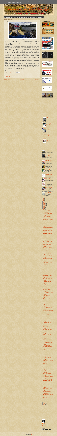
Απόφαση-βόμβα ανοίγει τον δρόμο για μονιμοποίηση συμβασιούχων (48, 187)
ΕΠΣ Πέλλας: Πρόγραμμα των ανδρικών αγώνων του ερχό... (47, 363)
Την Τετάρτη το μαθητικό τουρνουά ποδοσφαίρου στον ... (46, 295)
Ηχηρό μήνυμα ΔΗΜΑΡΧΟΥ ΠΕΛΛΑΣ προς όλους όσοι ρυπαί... (47, 325)
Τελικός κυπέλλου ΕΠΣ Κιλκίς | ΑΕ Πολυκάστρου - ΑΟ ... (46, 304)
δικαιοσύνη (13, 73)
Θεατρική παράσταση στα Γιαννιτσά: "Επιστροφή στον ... (46, 351)
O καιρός (47, 117)
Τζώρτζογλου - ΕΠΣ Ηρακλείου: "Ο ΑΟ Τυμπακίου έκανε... (47, 303)
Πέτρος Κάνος (44, 423)
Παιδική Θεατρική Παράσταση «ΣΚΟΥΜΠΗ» (47, 369)
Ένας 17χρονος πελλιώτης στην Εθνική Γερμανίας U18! (48, 178)
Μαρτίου (44, 402)
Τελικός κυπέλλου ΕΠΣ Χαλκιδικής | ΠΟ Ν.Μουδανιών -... (47, 306)
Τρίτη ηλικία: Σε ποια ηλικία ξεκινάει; (46, 268)
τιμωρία (23, 73)
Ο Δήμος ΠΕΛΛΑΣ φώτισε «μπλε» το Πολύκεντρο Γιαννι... (46, 212)
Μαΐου (43, 208)
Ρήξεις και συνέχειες (45, 332)
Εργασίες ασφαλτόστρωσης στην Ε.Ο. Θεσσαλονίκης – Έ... (47, 244)
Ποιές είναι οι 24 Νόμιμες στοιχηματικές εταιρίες (47, 169)
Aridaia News (44, 128)
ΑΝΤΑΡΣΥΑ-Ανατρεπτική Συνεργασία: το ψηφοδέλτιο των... (47, 277)
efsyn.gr (8, 70)
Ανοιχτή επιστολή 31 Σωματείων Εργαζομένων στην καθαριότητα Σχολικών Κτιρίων (48, 174)
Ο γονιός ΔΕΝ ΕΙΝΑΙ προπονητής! (46, 345)
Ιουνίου (44, 207)
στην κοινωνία (21, 73)
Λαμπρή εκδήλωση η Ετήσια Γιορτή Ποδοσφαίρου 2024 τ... (46, 240)
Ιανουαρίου (44, 404)
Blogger (31, 434)
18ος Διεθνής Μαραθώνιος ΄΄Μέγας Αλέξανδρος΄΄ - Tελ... (46, 354)
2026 (43, 198)
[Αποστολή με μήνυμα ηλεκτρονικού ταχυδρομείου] (16, 72)
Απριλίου (44, 209)
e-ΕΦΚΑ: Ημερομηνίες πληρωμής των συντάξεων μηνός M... (47, 289)
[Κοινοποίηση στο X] (18, 72)
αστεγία (10, 73)
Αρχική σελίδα (8, 73)
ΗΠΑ (14, 73)
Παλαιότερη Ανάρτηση (37, 79)
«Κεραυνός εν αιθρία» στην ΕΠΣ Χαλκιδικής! (47, 301)
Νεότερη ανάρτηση (7, 79)
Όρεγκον (16, 73)
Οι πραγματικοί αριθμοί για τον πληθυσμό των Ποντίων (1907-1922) (48, 192)
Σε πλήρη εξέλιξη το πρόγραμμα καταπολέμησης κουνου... (46, 393)
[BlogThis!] (17, 72)
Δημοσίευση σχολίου (8, 76)
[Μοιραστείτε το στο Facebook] (19, 72)
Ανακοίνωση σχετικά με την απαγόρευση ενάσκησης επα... (47, 391)
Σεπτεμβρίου (44, 204)
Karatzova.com (44, 122)
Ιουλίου (44, 206)
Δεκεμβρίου (44, 201)
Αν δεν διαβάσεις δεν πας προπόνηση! (47, 333)
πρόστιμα (18, 73)
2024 (43, 200)
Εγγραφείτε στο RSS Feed (44, 19)
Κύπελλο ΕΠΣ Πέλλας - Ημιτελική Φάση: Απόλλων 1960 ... (47, 373)
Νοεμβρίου (44, 202)
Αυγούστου (44, 205)
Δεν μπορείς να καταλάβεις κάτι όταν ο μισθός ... (48, 379)
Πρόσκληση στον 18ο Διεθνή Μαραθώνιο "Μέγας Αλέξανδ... (47, 331)
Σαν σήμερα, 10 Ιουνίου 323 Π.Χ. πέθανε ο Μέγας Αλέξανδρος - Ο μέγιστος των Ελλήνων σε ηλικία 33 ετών (48, 155)
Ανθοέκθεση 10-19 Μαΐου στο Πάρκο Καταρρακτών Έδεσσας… (46, 250)
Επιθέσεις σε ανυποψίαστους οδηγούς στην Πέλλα (48, 150)
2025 (43, 199)
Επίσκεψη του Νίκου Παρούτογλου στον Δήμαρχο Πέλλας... (47, 224)
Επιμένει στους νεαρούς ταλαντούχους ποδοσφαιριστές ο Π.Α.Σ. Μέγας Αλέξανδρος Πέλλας (48, 183)
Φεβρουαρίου (44, 403)
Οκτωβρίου (44, 203)
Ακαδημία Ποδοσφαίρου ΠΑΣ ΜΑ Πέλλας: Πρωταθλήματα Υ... (47, 372)
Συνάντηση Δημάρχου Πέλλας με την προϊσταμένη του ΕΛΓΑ (46, 284)
